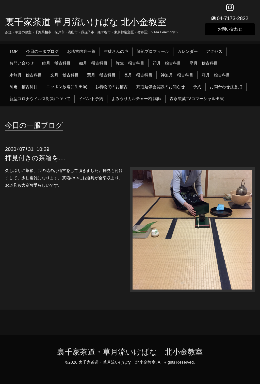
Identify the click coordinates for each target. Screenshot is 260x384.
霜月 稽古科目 (216, 75)
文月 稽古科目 (64, 75)
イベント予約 (91, 99)
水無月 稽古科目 (25, 75)
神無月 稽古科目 (177, 75)
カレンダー (187, 51)
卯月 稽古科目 (167, 63)
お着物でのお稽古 (111, 87)
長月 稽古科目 (138, 75)
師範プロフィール (153, 51)
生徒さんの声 (116, 51)
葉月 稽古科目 (101, 75)
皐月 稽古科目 (203, 63)
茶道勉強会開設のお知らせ (160, 87)
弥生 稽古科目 (130, 63)
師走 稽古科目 (23, 87)
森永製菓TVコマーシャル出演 (197, 99)
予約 (197, 87)
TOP (13, 51)
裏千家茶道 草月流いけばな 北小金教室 (86, 22)
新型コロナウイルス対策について (39, 99)
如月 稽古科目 (93, 63)
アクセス (214, 51)
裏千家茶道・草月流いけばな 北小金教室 (130, 352)
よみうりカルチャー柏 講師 (136, 99)
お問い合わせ (230, 29)
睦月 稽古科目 (56, 63)
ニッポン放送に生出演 (66, 87)
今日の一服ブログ (42, 51)
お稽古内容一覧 (81, 51)
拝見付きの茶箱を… (35, 158)
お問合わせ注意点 (226, 87)
